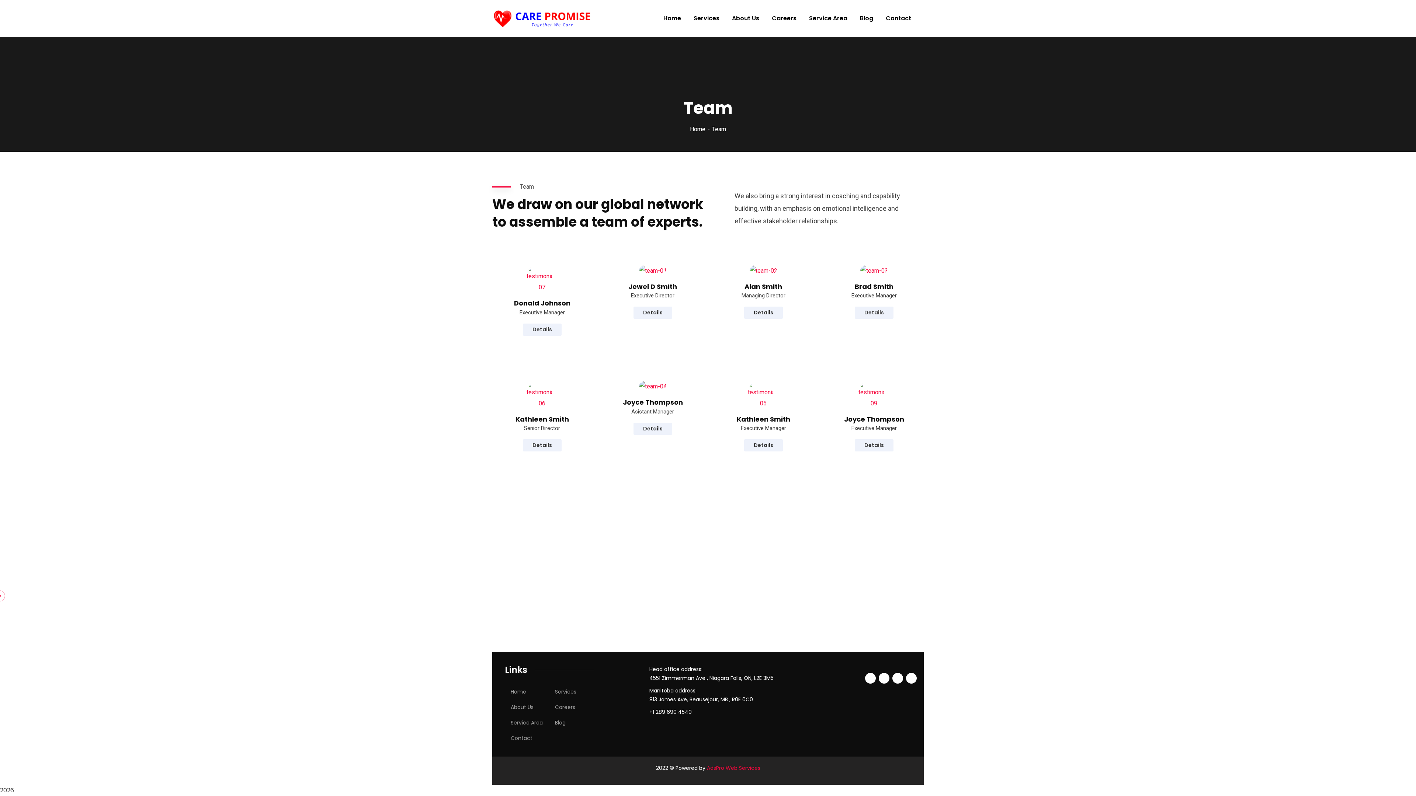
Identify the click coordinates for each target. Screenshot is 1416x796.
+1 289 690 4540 (670, 712)
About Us (522, 707)
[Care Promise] (543, 18)
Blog (560, 722)
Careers (565, 707)
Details (542, 329)
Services (565, 691)
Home (697, 129)
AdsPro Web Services (733, 768)
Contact (521, 738)
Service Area (527, 722)
